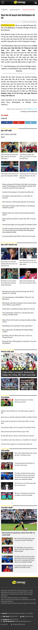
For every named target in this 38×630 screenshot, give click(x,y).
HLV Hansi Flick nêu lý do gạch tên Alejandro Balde (9, 175)
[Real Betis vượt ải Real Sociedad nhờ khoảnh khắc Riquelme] (9, 273)
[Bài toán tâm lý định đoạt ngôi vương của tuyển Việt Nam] (9, 147)
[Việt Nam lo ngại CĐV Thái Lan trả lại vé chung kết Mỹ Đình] (28, 147)
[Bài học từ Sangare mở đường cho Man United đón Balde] (7, 496)
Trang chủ (4, 9)
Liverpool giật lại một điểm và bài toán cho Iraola (18, 236)
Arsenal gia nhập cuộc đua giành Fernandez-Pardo (19, 224)
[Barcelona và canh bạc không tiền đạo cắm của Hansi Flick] (9, 254)
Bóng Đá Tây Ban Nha (28, 9)
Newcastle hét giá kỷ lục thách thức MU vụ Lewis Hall (19, 219)
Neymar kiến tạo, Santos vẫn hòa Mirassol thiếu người (18, 214)
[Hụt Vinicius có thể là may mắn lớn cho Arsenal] (7, 486)
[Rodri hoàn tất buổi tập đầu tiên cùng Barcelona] (28, 273)
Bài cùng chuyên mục (8, 135)
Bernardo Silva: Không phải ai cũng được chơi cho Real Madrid (19, 342)
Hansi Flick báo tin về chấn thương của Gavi (24, 401)
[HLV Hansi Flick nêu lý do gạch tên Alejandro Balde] (9, 166)
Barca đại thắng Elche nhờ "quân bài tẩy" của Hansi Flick (26, 454)
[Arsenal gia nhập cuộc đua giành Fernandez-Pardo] (7, 568)
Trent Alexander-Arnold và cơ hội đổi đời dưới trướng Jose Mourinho (18, 314)
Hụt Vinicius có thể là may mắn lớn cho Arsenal (18, 202)
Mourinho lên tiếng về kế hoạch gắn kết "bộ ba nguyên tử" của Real (18, 292)
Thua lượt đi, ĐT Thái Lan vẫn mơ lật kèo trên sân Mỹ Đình (28, 176)
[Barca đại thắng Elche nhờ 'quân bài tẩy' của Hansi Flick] (7, 456)
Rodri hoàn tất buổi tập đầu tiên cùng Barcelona (28, 282)
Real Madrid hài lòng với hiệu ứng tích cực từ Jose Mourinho (28, 262)
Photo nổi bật (7, 352)
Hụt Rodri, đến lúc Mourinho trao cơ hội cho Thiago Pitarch (17, 336)
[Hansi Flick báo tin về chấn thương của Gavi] (7, 403)
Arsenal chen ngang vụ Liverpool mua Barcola (17, 192)
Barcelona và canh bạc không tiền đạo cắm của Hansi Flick (9, 264)
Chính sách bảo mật (19, 624)
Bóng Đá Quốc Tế (15, 9)
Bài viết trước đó (9, 245)
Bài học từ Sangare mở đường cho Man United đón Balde (25, 494)
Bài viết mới (6, 130)
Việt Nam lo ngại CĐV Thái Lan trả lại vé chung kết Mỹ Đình (28, 156)
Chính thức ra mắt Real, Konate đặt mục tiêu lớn (18, 309)
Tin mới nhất (7, 507)
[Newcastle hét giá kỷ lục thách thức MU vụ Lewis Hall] (19, 520)
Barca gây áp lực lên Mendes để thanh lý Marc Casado (17, 331)
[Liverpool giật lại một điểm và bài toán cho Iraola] (7, 466)
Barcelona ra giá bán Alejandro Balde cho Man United (19, 417)
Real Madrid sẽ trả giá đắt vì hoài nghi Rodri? (17, 326)
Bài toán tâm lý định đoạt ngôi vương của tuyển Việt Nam (9, 156)
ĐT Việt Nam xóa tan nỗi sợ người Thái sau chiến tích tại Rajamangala (24, 549)
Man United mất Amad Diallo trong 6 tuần (15, 431)
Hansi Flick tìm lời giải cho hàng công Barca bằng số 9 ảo (19, 321)
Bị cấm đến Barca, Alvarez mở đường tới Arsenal (17, 436)
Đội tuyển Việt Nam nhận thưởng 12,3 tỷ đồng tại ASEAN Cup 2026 (18, 207)
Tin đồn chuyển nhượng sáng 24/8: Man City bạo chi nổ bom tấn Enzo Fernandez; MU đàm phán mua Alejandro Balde (18, 230)
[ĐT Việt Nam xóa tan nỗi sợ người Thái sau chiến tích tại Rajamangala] (7, 550)
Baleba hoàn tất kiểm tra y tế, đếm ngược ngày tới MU (18, 412)
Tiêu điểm (5, 450)
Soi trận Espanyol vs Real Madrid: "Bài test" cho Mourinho (18, 298)
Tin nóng (5, 397)
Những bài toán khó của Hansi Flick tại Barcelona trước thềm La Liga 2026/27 (19, 304)
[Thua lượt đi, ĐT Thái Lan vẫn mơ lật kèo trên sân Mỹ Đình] (28, 166)
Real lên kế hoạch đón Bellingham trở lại (18, 16)
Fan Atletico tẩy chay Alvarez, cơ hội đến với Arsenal (17, 197)
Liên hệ (5, 624)
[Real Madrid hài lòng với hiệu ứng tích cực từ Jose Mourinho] (28, 253)
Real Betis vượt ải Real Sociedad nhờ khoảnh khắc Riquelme (8, 283)
